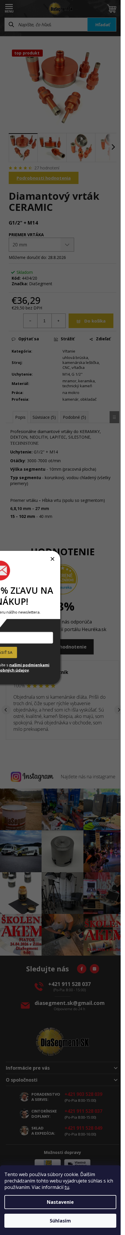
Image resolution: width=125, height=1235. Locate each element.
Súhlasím (60, 1221)
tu (67, 1187)
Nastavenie (60, 1202)
